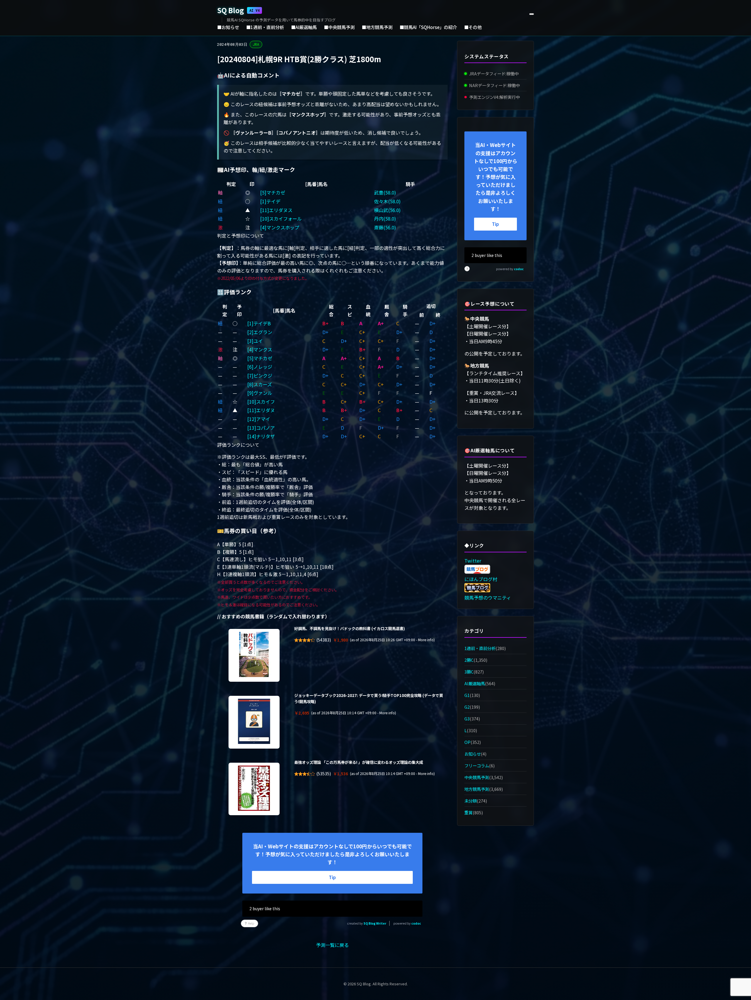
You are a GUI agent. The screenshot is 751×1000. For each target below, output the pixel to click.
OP (467, 742)
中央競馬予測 (476, 777)
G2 (467, 707)
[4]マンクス (259, 349)
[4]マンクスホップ (279, 227)
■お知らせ (228, 27)
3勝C (468, 672)
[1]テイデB (259, 323)
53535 (323, 773)
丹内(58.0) (385, 218)
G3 (467, 718)
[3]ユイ (255, 340)
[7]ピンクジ (259, 375)
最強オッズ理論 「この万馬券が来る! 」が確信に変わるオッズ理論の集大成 (358, 762)
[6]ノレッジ (259, 366)
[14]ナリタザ (261, 436)
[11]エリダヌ (261, 410)
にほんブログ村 (480, 579)
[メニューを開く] (531, 14)
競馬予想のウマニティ (487, 597)
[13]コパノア (261, 427)
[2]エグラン (259, 332)
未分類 (470, 801)
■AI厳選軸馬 (304, 27)
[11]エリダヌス (276, 210)
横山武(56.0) (387, 210)
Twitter (472, 560)
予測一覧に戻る (332, 944)
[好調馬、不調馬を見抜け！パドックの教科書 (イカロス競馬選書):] (254, 655)
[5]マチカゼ (272, 192)
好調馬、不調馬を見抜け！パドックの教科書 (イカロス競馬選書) (349, 628)
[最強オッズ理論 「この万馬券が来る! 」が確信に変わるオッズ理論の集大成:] (254, 789)
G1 (467, 695)
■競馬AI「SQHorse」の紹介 (428, 27)
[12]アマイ (258, 418)
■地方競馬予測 (377, 27)
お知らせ (472, 754)
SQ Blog (238, 10)
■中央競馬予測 (339, 27)
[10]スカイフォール (281, 218)
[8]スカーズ (259, 384)
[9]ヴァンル (259, 392)
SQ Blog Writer (374, 923)
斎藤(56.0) (385, 227)
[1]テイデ (270, 201)
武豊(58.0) (385, 192)
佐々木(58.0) (387, 201)
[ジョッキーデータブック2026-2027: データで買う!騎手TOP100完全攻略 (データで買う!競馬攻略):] (254, 722)
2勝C (468, 660)
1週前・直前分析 (479, 648)
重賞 (468, 813)
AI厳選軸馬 (474, 683)
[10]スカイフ (261, 401)
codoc (416, 923)
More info (426, 639)
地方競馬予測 (476, 789)
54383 (323, 640)
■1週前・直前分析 (265, 27)
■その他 (473, 27)
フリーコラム (476, 765)
